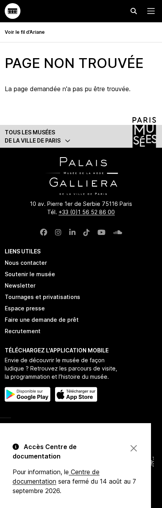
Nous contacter (26, 262)
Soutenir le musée (30, 274)
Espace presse (25, 308)
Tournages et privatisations (42, 296)
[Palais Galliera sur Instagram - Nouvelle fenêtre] (58, 232)
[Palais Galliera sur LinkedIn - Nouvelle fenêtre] (72, 232)
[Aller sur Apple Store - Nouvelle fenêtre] (76, 394)
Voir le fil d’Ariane (25, 32)
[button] (81, 136)
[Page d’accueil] (12, 11)
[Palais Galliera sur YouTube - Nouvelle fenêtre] (101, 232)
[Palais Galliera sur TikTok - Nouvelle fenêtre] (86, 232)
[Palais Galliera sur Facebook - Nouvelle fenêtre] (43, 232)
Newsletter (20, 285)
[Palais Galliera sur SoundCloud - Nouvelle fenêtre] (117, 232)
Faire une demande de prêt (42, 319)
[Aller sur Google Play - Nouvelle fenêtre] (27, 394)
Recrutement (22, 331)
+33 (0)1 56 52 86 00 (87, 212)
